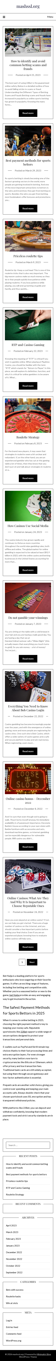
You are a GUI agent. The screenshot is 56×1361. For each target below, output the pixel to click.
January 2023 (13, 1245)
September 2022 (14, 1272)
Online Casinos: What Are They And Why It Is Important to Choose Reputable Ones (28, 902)
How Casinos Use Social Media (28, 526)
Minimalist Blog (44, 1354)
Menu (50, 16)
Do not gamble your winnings (28, 618)
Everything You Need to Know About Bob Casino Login (28, 708)
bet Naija (14, 995)
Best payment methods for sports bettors (28, 162)
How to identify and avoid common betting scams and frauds (28, 65)
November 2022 (14, 1259)
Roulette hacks (13, 1296)
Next (32, 962)
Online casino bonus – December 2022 (28, 800)
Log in (9, 1320)
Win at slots (12, 1303)
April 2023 (11, 1225)
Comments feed (13, 1333)
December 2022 (14, 1252)
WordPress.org (13, 1340)
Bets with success (14, 1289)
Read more (28, 113)
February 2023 (13, 1238)
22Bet (24, 1031)
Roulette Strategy (28, 437)
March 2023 (12, 1232)
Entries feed (12, 1327)
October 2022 (13, 1265)
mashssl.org (28, 6)
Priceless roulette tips (28, 256)
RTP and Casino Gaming (28, 345)
